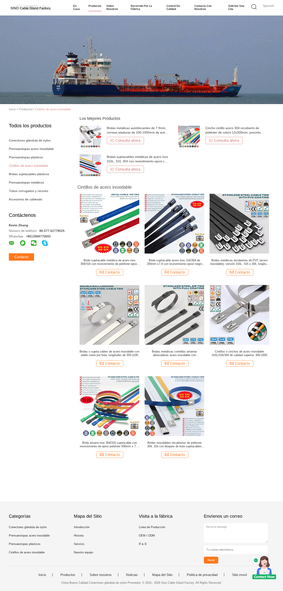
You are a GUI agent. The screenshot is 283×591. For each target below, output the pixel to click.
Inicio (42, 574)
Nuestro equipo (83, 552)
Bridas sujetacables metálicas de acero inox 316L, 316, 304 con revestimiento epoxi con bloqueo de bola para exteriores (137, 161)
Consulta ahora (127, 140)
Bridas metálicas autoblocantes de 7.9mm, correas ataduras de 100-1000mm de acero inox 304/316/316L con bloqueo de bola (137, 132)
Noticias (132, 574)
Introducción (82, 527)
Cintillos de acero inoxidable (53, 109)
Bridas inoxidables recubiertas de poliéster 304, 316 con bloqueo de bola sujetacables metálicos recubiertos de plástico (174, 444)
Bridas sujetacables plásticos (29, 174)
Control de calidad (173, 7)
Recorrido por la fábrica (141, 7)
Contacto (21, 257)
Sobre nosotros (112, 7)
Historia (79, 535)
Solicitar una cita (236, 7)
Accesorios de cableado (25, 199)
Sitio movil (239, 574)
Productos (94, 6)
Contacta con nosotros (203, 7)
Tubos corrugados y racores (28, 191)
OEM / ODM (147, 535)
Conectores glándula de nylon (30, 140)
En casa (76, 7)
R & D (143, 544)
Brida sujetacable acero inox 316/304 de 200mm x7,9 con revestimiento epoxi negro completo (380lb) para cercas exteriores (174, 262)
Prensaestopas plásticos (26, 157)
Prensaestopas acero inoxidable (31, 149)
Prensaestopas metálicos (26, 182)
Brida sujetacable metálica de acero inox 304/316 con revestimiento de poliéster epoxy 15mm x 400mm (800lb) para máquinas (109, 262)
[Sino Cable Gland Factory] (30, 8)
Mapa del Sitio (162, 574)
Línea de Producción (152, 527)
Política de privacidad (202, 574)
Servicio (79, 544)
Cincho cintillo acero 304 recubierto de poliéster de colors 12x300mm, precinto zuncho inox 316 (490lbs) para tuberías (233, 132)
